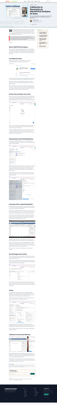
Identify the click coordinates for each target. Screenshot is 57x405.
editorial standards (16, 379)
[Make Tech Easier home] (11, 1)
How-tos (25, 1)
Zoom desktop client (18, 78)
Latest (39, 1)
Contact (36, 395)
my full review (29, 52)
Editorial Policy (37, 392)
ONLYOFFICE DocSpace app (28, 78)
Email (35, 24)
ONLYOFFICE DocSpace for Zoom (30, 354)
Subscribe (32, 373)
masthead (21, 379)
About (35, 389)
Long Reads (25, 395)
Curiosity (36, 1)
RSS (47, 397)
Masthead (36, 391)
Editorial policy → (22, 366)
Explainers (28, 1)
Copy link (33, 24)
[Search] (51, 1)
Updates (32, 1)
